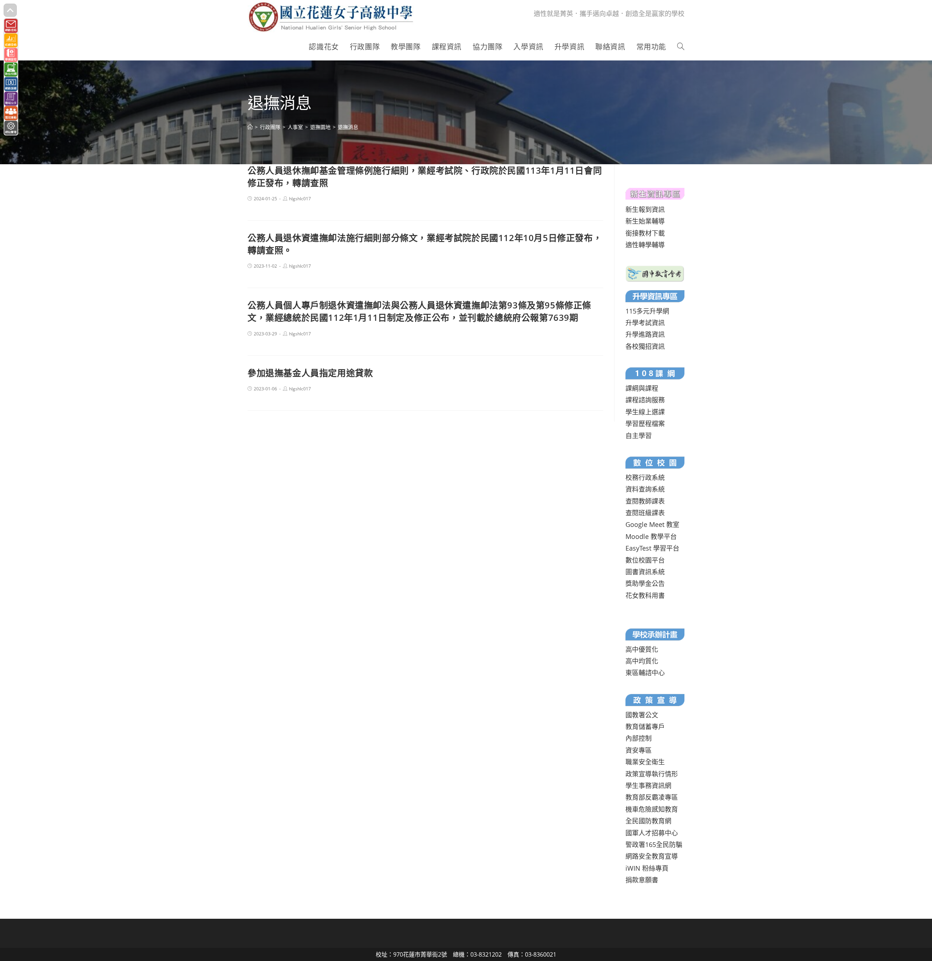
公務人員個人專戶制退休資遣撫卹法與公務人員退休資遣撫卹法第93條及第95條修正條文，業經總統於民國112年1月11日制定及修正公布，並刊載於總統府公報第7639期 (419, 311)
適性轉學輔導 (645, 244)
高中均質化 (641, 661)
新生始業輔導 (645, 221)
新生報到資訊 (645, 209)
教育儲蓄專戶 (645, 726)
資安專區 (638, 750)
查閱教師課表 (645, 501)
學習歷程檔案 (645, 423)
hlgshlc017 (300, 199)
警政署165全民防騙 (653, 844)
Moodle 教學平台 (651, 536)
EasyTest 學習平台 (652, 548)
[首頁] (250, 126)
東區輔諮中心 (645, 672)
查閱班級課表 (645, 512)
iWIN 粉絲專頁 (646, 868)
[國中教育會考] (654, 272)
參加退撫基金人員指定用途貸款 (310, 373)
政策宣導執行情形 (651, 773)
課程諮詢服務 (645, 399)
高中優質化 (641, 649)
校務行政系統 (645, 477)
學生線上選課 (645, 411)
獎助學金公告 (645, 583)
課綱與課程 (641, 388)
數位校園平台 (645, 560)
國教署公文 (641, 714)
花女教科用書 (645, 595)
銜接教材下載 (645, 233)
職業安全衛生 (645, 761)
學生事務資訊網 (648, 785)
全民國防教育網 (648, 820)
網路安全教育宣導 (651, 856)
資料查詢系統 (645, 489)
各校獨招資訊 (645, 346)
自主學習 (638, 435)
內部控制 (638, 738)
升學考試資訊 (645, 322)
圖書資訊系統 (645, 571)
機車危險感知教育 (651, 809)
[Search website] (681, 47)
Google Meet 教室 (652, 524)
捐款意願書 (641, 879)
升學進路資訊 (645, 334)
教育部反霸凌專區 (651, 797)
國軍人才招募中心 (651, 832)
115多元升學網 (647, 311)
